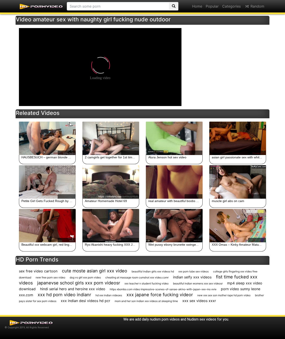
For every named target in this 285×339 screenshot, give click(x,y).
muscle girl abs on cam (228, 201)
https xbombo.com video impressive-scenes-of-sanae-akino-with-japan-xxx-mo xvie (163, 289)
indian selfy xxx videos (192, 277)
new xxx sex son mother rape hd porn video (223, 295)
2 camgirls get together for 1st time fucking (115, 157)
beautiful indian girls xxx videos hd (153, 271)
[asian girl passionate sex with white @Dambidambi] (237, 138)
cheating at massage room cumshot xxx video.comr (137, 277)
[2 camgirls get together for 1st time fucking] (110, 138)
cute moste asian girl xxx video (94, 271)
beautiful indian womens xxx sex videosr (198, 283)
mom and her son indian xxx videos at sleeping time (146, 301)
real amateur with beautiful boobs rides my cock (182, 201)
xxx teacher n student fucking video (146, 283)
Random (256, 6)
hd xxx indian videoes (109, 295)
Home (197, 6)
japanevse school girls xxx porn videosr (78, 283)
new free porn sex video (50, 277)
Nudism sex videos (201, 319)
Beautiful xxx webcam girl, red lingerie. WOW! (53, 244)
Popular (212, 6)
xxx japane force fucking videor (159, 294)
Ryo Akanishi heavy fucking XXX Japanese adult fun (121, 244)
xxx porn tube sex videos (193, 271)
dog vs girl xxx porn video (85, 277)
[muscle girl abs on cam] (237, 182)
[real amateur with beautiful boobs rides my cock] (174, 182)
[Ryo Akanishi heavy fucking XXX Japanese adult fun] (110, 225)
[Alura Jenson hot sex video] (174, 138)
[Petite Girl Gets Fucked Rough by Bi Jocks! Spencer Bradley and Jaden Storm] (47, 182)
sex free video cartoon (38, 271)
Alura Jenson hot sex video (167, 157)
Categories (231, 6)
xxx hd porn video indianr (64, 294)
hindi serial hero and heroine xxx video (72, 289)
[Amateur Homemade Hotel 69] (110, 182)
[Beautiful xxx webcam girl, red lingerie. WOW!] (47, 225)
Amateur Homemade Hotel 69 (106, 201)
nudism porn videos (165, 319)
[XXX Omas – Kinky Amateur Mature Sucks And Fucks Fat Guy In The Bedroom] (237, 225)
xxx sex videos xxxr (199, 300)
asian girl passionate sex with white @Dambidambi (247, 157)
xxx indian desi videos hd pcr (85, 300)
